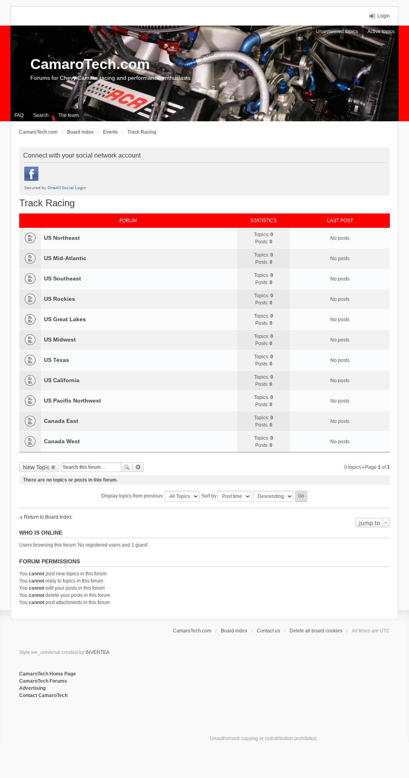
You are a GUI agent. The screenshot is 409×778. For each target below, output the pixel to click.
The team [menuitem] (68, 115)
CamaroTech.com (90, 64)
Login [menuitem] (383, 16)
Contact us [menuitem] (268, 631)
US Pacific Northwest (72, 400)
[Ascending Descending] (273, 496)
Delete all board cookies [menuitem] (316, 631)
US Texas (56, 360)
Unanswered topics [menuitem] (337, 31)
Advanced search (138, 467)
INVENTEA (97, 652)
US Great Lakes (65, 319)
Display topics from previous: (133, 496)
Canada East (61, 421)
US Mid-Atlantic (65, 258)
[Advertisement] (116, 725)
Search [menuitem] (41, 115)
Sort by (209, 496)
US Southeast (62, 278)
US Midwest (60, 339)
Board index (234, 631)
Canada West (62, 441)
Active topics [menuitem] (381, 31)
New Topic (36, 467)
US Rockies (59, 299)
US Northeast (62, 238)
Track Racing (47, 202)
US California (61, 380)
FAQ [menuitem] (19, 115)
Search (127, 467)
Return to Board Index (47, 517)
